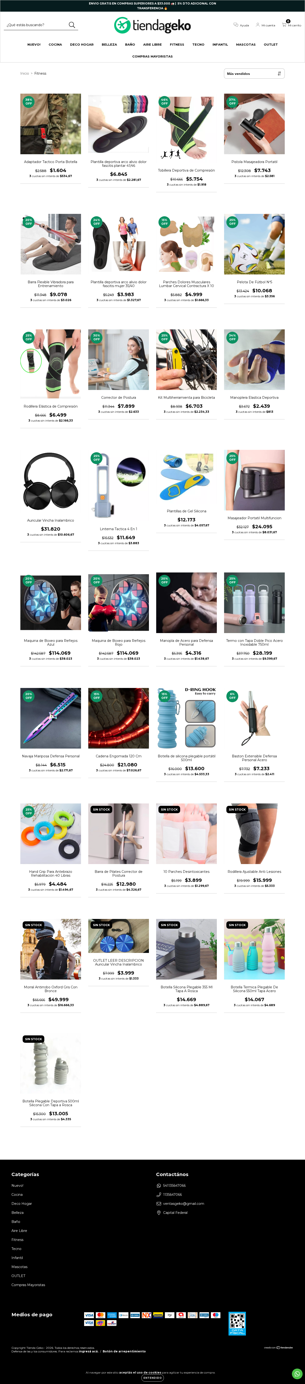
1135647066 (172, 1194)
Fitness (177, 44)
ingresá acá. (88, 1351)
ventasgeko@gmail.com (183, 1203)
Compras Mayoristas (152, 56)
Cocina (55, 44)
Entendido (152, 1377)
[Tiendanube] (279, 1348)
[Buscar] (72, 25)
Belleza (109, 44)
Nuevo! (34, 44)
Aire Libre (152, 44)
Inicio (24, 73)
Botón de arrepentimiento (124, 1351)
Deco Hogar (82, 44)
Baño (130, 44)
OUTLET (271, 44)
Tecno (198, 44)
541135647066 (174, 1185)
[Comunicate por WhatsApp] (297, 1374)
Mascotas (246, 44)
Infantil (220, 44)
